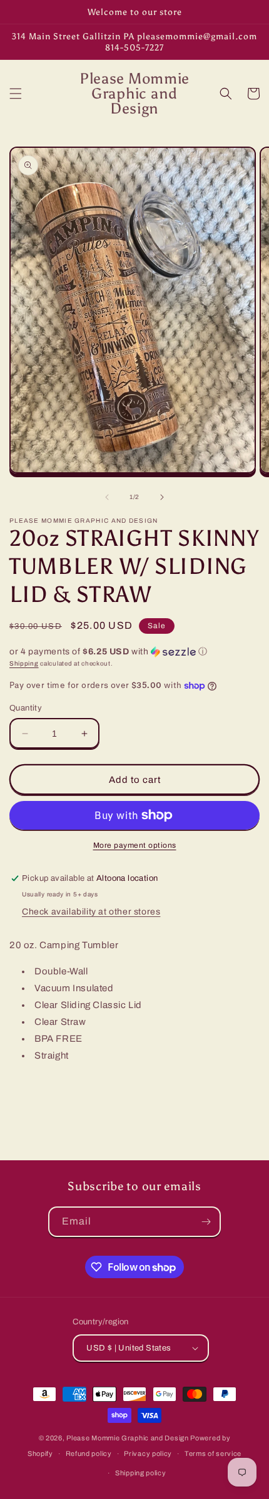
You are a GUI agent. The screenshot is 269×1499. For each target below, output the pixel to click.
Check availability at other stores (91, 911)
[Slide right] (162, 497)
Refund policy (89, 1453)
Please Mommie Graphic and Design (128, 1438)
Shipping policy (140, 1473)
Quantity (25, 708)
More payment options (134, 845)
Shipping (24, 663)
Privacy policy (148, 1453)
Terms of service (213, 1453)
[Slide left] (107, 497)
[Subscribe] (206, 1221)
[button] (15, 93)
